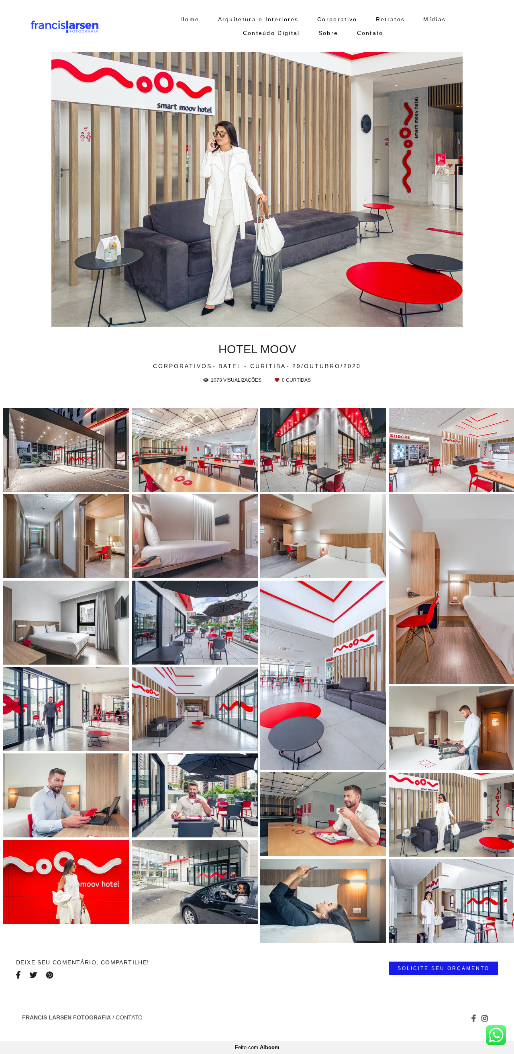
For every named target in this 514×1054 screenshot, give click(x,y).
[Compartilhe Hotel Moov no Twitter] (34, 974)
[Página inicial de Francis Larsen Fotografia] (84, 26)
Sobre (328, 33)
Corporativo (337, 19)
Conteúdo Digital (271, 33)
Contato (370, 33)
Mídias (434, 19)
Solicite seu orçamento (444, 968)
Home (189, 19)
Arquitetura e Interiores (258, 19)
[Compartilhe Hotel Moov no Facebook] (19, 974)
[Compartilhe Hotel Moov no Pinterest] (50, 974)
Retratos (390, 19)
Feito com (257, 1047)
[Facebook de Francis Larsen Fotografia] (473, 1018)
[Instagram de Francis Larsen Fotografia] (484, 1018)
